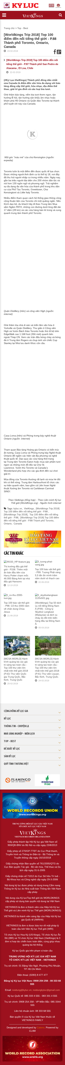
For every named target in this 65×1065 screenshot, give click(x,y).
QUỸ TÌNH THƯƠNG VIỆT (16, 764)
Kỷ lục (7, 718)
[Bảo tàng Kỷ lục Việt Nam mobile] (32, 539)
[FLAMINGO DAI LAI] (17, 780)
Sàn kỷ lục (10, 756)
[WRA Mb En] (32, 806)
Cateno (40, 1027)
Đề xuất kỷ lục (12, 748)
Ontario (8, 523)
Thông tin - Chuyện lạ (16, 726)
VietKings (29, 508)
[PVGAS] (47, 780)
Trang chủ (9, 28)
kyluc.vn (18, 508)
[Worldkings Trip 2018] (16, 514)
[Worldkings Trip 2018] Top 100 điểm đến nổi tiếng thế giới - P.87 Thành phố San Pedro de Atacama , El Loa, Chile (32, 64)
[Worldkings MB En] (32, 1049)
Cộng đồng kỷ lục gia (16, 711)
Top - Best (22, 28)
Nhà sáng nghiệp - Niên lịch (19, 733)
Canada (18, 523)
